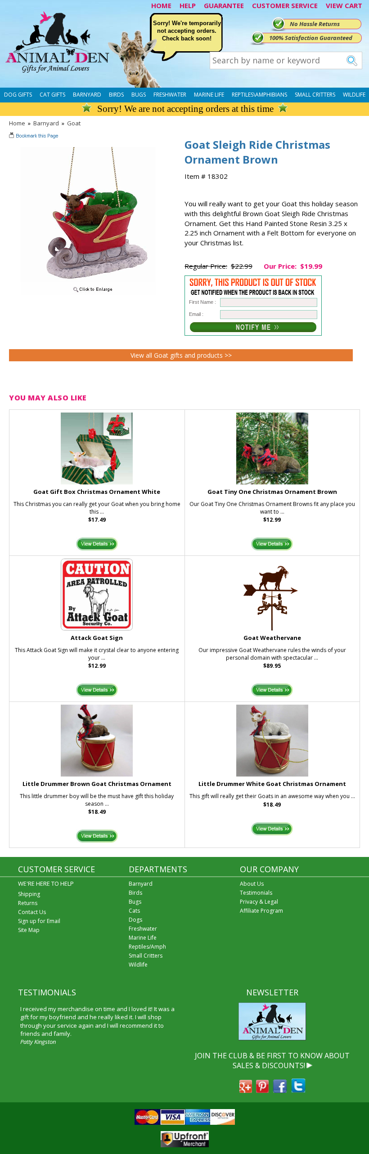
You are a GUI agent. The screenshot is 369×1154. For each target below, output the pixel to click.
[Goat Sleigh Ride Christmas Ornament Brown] (88, 292)
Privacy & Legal (259, 901)
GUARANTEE (224, 5)
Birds (116, 94)
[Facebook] (279, 1090)
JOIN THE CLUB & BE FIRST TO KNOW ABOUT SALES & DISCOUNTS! (272, 1060)
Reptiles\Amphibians (259, 94)
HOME (161, 5)
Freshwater (169, 94)
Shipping (29, 894)
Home (17, 123)
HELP (188, 5)
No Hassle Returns (315, 24)
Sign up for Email (39, 921)
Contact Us (32, 912)
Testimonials (256, 893)
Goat (74, 123)
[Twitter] (298, 1090)
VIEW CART (344, 5)
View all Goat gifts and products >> (181, 355)
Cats (134, 910)
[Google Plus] (245, 1090)
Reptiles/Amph (147, 946)
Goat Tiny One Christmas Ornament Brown (272, 492)
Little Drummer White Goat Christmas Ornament (272, 784)
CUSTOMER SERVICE (285, 5)
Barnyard (87, 94)
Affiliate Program (261, 910)
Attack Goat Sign (97, 638)
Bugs (138, 94)
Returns (27, 903)
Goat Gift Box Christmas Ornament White (96, 492)
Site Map (29, 930)
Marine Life (209, 94)
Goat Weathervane (272, 638)
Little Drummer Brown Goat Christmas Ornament (96, 784)
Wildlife (354, 94)
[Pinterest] (262, 1090)
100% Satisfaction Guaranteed (310, 38)
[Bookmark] (34, 137)
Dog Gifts (18, 94)
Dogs (135, 919)
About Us (252, 884)
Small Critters (315, 94)
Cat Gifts (52, 94)
